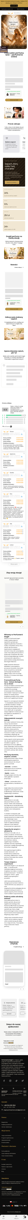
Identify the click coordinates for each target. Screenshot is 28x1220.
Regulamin (18, 1191)
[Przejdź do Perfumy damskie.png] (14, 113)
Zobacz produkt (14, 100)
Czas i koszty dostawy (7, 1156)
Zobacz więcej (18, 267)
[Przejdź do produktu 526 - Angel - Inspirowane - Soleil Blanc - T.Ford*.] (14, 592)
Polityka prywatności (7, 1124)
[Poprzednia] (1, 3)
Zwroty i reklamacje (7, 1127)
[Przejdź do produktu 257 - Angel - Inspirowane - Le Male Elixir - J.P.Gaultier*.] (14, 281)
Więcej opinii (14, 564)
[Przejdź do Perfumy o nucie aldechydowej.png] (14, 334)
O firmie (4, 1169)
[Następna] (26, 3)
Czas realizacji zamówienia (9, 1153)
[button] (13, 1118)
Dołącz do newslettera (10, 1043)
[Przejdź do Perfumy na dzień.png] (14, 253)
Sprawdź (14, 118)
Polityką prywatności (15, 1194)
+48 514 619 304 (9, 1105)
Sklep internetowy (13, 1211)
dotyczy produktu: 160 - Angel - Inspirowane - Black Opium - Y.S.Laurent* (15, 385)
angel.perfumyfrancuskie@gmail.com (14, 1110)
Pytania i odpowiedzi (7, 1166)
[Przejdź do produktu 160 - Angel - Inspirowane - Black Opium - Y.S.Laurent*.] (14, 70)
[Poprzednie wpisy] (20, 989)
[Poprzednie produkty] (20, 626)
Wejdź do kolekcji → (12, 182)
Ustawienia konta (6, 1140)
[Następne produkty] (22, 626)
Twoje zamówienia (6, 1135)
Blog (3, 1171)
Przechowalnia (5, 1142)
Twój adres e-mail (9, 1041)
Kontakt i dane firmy (7, 1164)
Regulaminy (5, 1122)
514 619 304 (21, 9)
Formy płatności (6, 1151)
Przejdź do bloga (18, 946)
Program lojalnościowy (7, 1138)
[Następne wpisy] (23, 989)
